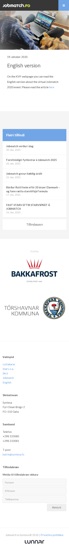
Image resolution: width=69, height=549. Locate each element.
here (51, 87)
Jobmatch (8, 377)
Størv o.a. (8, 368)
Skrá (5, 373)
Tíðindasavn (34, 224)
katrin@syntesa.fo (13, 454)
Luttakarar (9, 364)
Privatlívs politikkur (52, 535)
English (7, 382)
